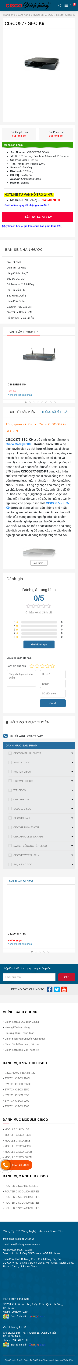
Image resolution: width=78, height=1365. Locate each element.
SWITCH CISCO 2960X (18, 1084)
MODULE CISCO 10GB (18, 1135)
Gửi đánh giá (39, 644)
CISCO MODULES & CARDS (28, 836)
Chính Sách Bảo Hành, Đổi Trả (22, 1044)
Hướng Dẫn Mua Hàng (17, 1027)
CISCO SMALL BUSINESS (27, 753)
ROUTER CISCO (43, 14)
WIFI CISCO (19, 790)
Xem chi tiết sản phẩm (20, 394)
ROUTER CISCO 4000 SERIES (22, 1208)
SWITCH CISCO (21, 762)
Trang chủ (9, 14)
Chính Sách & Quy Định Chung (22, 1021)
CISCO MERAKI (21, 818)
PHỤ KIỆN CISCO (22, 864)
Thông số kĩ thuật (55, 411)
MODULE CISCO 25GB (18, 1140)
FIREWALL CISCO (23, 781)
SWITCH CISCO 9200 (17, 1100)
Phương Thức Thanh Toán (19, 1033)
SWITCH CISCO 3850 (17, 1095)
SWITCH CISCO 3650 (17, 1089)
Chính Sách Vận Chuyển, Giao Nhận (25, 1038)
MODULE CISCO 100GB (18, 1151)
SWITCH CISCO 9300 (17, 1106)
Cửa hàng (24, 14)
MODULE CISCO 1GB (17, 1129)
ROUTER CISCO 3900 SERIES (22, 1202)
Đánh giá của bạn (16, 666)
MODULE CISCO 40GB (18, 1146)
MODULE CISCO (22, 809)
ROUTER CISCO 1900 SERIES (22, 1191)
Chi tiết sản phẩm (23, 411)
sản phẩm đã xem (21, 881)
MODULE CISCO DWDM (18, 1157)
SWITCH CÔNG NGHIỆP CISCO (30, 846)
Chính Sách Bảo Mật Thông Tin (22, 1049)
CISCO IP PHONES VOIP (26, 827)
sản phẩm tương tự (23, 332)
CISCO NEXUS (21, 799)
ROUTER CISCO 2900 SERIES (22, 1197)
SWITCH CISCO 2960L (17, 1078)
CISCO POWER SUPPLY (26, 855)
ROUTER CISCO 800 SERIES (21, 1185)
